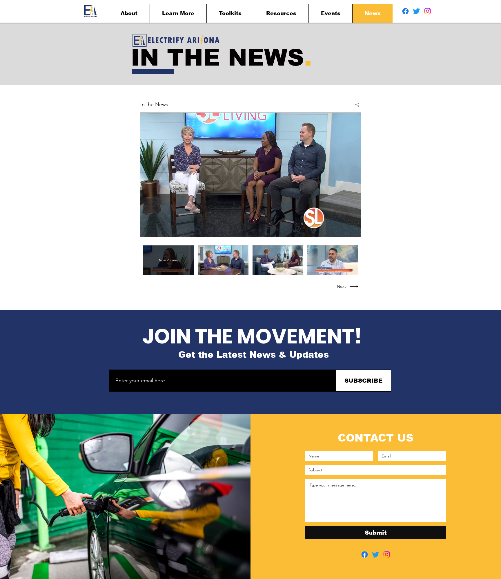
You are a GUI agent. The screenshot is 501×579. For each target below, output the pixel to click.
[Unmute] (157, 229)
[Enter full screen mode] (353, 229)
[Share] (355, 104)
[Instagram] (427, 11)
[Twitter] (416, 11)
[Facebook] (405, 11)
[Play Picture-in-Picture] (343, 229)
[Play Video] (223, 260)
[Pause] (148, 229)
